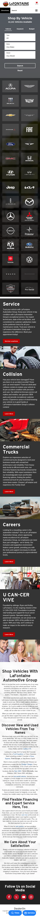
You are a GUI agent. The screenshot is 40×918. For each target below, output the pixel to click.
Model (8, 53)
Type (7, 35)
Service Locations (11, 341)
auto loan (25, 815)
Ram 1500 (17, 771)
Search (20, 66)
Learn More (9, 414)
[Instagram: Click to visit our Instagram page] (31, 897)
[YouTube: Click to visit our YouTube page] (23, 897)
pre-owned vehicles (20, 776)
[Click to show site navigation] (36, 10)
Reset (20, 70)
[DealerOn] (19, 908)
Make (8, 44)
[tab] (8, 28)
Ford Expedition (18, 754)
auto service (20, 826)
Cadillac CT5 (27, 749)
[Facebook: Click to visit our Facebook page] (9, 897)
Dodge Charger (26, 764)
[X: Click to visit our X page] (16, 897)
